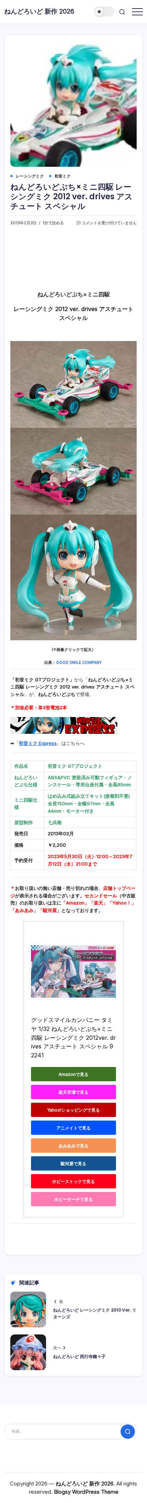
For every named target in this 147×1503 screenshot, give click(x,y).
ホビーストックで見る (73, 1181)
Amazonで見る (73, 1074)
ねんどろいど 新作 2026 (39, 11)
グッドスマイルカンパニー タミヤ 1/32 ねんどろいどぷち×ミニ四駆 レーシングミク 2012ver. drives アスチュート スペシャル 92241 (73, 1037)
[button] (104, 11)
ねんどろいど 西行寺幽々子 (79, 1356)
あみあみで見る (73, 1145)
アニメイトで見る (73, 1128)
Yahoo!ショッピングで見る (73, 1110)
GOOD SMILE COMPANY (79, 662)
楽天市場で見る (73, 1092)
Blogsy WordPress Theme (86, 1491)
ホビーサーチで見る (73, 1199)
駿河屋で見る (73, 1163)
